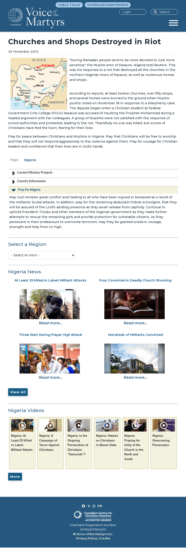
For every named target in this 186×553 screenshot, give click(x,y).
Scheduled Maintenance (107, 5)
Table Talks (69, 5)
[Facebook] (83, 506)
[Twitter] (89, 506)
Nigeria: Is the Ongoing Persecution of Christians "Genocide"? (78, 445)
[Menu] (173, 24)
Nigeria (30, 160)
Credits (104, 538)
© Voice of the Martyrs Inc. (93, 534)
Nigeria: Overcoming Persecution (161, 440)
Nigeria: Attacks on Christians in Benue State (107, 440)
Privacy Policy (86, 538)
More (15, 477)
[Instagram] (94, 506)
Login (127, 12)
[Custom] (100, 506)
